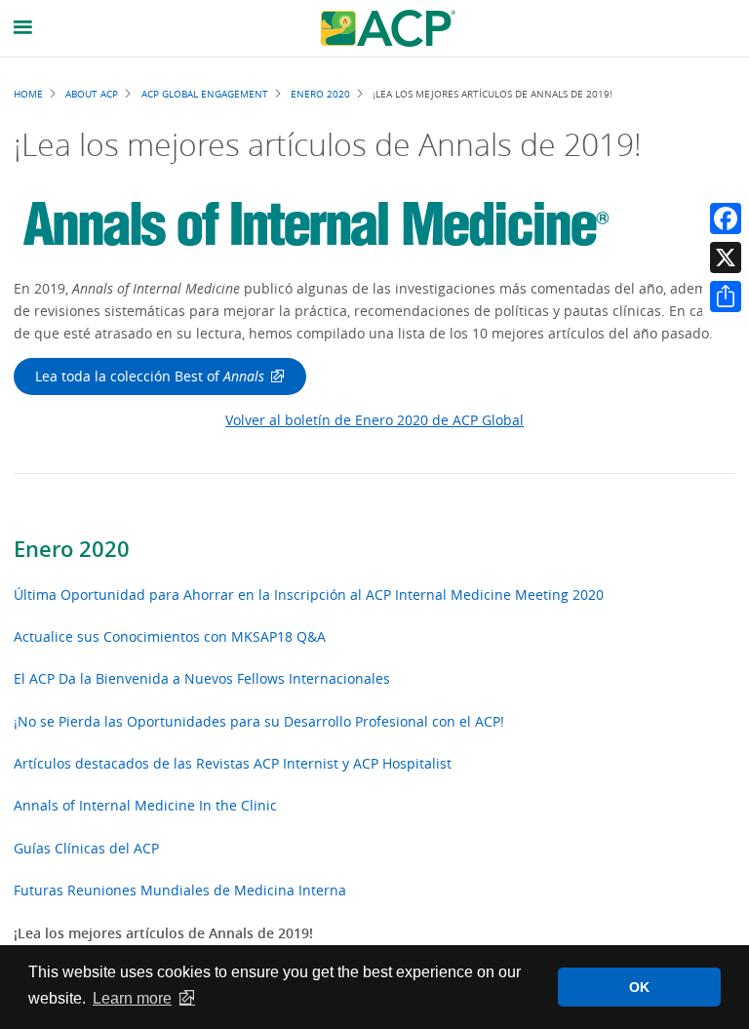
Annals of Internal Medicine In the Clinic (145, 805)
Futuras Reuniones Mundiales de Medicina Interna (180, 890)
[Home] (388, 28)
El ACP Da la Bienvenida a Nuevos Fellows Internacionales (202, 678)
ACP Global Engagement (204, 93)
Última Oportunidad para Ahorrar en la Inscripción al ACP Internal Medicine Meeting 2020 (309, 594)
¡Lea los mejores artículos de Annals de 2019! (163, 933)
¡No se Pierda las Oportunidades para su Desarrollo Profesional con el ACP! (259, 721)
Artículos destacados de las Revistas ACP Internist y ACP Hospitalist (233, 763)
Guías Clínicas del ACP (86, 848)
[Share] (725, 296)
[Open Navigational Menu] (23, 28)
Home (28, 93)
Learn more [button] (132, 998)
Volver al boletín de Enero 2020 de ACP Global (374, 420)
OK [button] (639, 987)
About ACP (91, 93)
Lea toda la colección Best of (149, 376)
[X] (725, 257)
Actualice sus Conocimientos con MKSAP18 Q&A (170, 636)
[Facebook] (725, 218)
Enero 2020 (72, 549)
